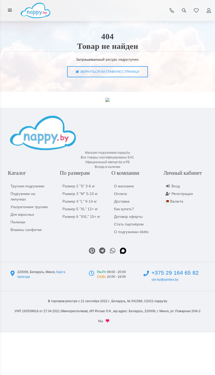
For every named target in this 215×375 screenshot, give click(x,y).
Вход (175, 186)
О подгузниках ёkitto (131, 232)
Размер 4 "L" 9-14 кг (79, 201)
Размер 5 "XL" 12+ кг (80, 209)
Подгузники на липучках (22, 196)
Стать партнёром (129, 224)
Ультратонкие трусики (29, 207)
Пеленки (17, 222)
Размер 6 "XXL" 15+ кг (81, 216)
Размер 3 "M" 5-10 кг (80, 194)
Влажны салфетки (26, 230)
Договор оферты (128, 216)
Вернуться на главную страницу (109, 72)
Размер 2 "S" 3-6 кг (78, 186)
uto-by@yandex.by (165, 279)
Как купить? (124, 209)
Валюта (176, 201)
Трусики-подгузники (27, 186)
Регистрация (182, 194)
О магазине (124, 186)
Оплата (120, 194)
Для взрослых (22, 214)
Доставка (122, 201)
